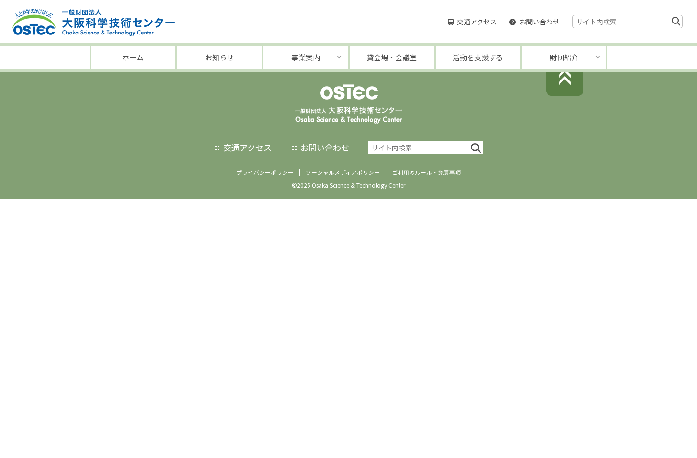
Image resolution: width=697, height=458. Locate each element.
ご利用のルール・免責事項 (426, 172)
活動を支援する (478, 57)
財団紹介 (564, 57)
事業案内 (305, 57)
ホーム (133, 57)
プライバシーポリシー (265, 172)
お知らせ (219, 57)
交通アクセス (477, 21)
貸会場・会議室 (391, 57)
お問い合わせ (539, 21)
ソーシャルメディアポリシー (343, 172)
